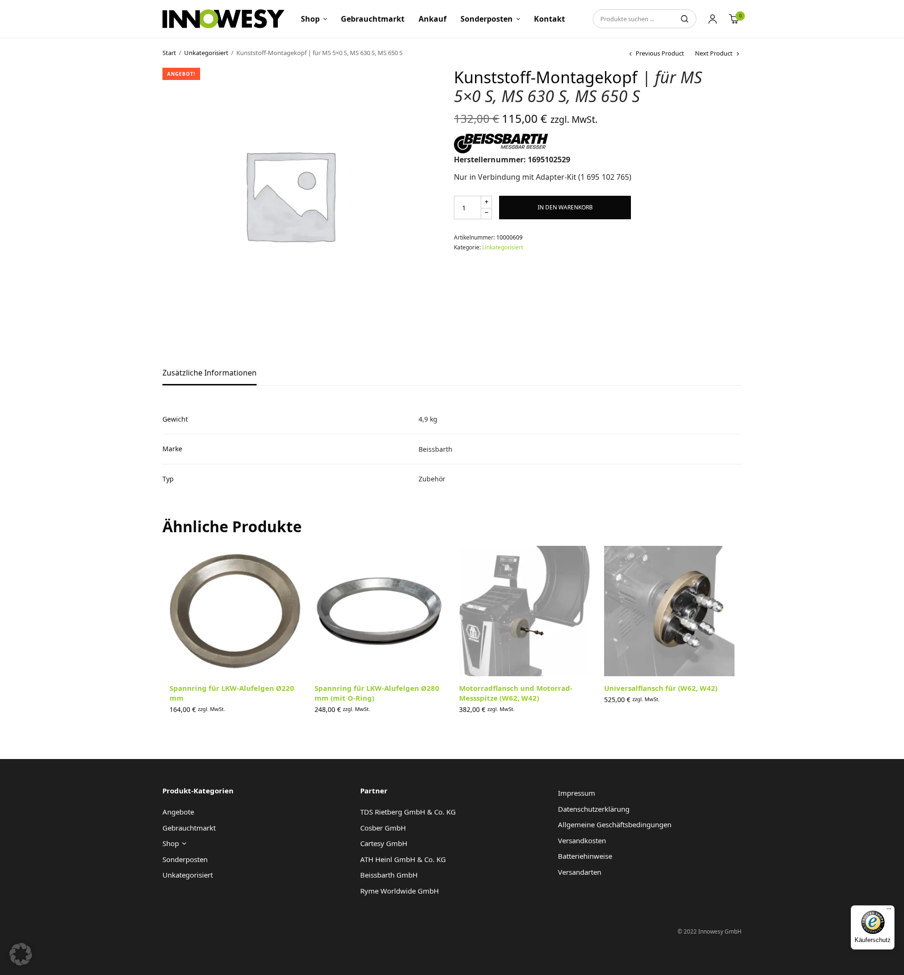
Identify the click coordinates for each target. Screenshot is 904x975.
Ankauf (432, 19)
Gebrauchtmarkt (372, 19)
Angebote (178, 811)
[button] (20, 954)
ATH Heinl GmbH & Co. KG (403, 859)
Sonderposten (486, 19)
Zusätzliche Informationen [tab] (209, 373)
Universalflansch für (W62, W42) (661, 688)
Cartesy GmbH (383, 843)
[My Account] (712, 19)
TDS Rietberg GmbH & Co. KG (408, 811)
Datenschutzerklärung (594, 809)
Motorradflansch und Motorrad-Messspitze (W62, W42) (516, 693)
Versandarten (579, 872)
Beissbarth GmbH (389, 874)
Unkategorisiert (206, 52)
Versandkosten (582, 840)
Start (169, 52)
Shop (310, 19)
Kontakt (549, 19)
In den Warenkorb (565, 207)
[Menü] (889, 911)
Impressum (576, 793)
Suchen (684, 18)
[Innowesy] (223, 18)
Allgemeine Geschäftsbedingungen (614, 824)
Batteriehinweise (585, 856)
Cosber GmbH (383, 827)
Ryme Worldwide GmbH (399, 890)
